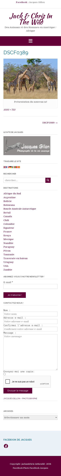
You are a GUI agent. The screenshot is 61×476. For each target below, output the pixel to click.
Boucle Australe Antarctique (19, 208)
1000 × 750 (9, 110)
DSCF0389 (50, 122)
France (7, 231)
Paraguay (8, 246)
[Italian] (13, 167)
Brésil (6, 212)
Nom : (6, 310)
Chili (6, 220)
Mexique (8, 239)
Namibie (8, 243)
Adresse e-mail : (14, 317)
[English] (4, 167)
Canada (7, 216)
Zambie (7, 269)
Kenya (7, 235)
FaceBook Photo (21, 468)
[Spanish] (19, 167)
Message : (9, 332)
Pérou (6, 250)
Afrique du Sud (12, 193)
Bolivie (7, 201)
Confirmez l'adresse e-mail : (23, 325)
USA (5, 266)
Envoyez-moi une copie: (18, 371)
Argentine (9, 197)
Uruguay (8, 262)
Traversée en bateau (15, 258)
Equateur (8, 227)
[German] (10, 167)
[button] (30, 41)
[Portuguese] (16, 167)
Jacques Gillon (37, 2)
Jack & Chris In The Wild (30, 19)
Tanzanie (8, 254)
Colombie (9, 224)
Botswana (9, 205)
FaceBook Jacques (39, 468)
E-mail (8, 282)
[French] (7, 167)
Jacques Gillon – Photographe (20, 398)
